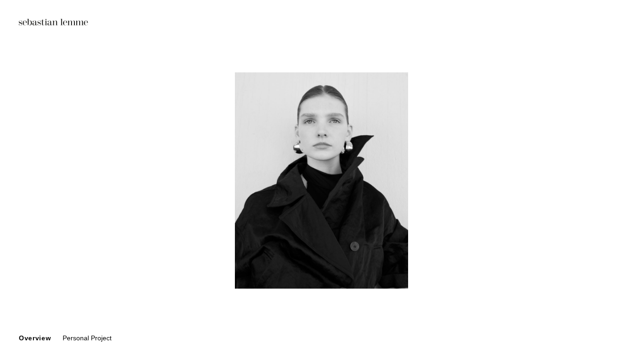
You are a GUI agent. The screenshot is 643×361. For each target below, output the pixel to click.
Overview (35, 338)
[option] (321, 180)
